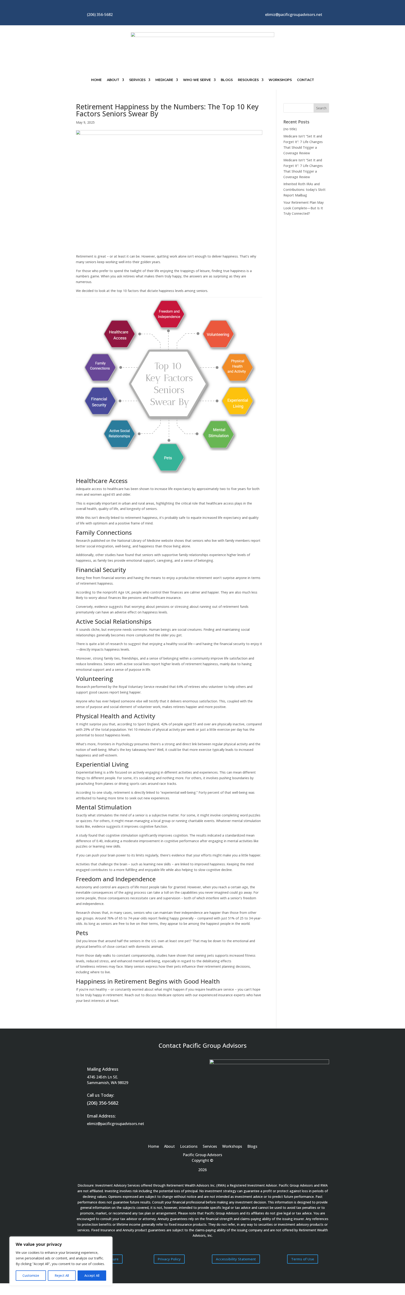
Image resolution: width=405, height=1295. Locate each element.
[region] (60, 1261)
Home (96, 80)
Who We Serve (197, 80)
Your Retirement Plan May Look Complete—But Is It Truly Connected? (303, 208)
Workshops (280, 80)
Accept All (91, 1275)
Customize (30, 1275)
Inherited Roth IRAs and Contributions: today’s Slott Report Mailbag (304, 189)
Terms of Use (302, 1259)
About (113, 80)
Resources (248, 80)
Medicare (164, 80)
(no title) (290, 129)
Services (137, 80)
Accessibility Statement (236, 1259)
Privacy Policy (169, 1259)
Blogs (227, 80)
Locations (189, 1147)
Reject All (62, 1275)
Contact (305, 80)
